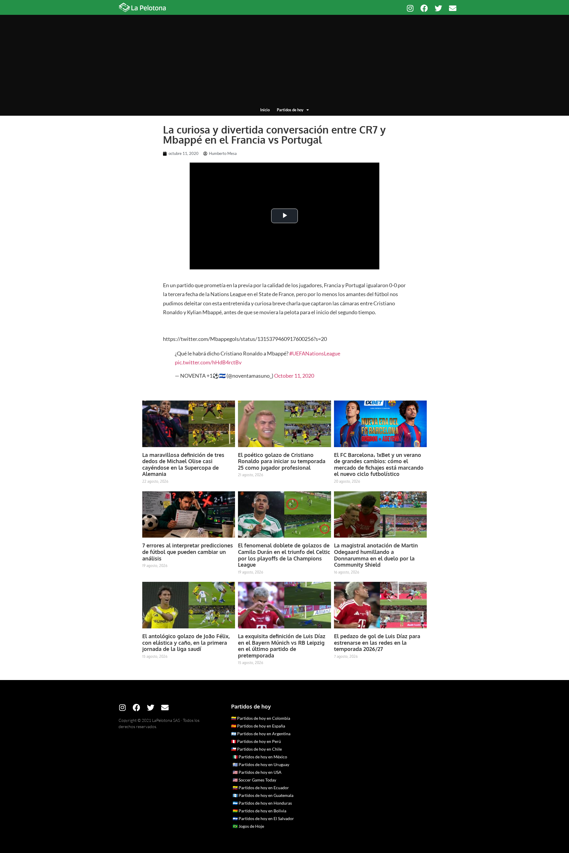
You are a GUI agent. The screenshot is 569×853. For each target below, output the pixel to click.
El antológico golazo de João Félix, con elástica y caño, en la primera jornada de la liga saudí (186, 642)
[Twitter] (438, 8)
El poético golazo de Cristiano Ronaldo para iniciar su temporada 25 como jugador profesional (281, 461)
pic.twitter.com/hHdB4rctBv (208, 362)
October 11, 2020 (294, 375)
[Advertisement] (284, 62)
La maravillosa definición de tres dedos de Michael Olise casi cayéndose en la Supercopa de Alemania (183, 464)
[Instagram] (410, 8)
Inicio (265, 109)
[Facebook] (424, 8)
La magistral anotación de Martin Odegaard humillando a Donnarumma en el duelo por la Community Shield (376, 555)
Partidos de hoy (290, 109)
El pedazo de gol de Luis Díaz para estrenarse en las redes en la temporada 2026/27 (377, 642)
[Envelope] (452, 8)
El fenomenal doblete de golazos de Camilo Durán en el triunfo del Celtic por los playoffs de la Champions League (284, 555)
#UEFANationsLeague (314, 353)
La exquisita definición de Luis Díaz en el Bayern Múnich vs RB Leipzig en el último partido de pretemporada (281, 646)
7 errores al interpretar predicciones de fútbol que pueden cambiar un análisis (187, 551)
